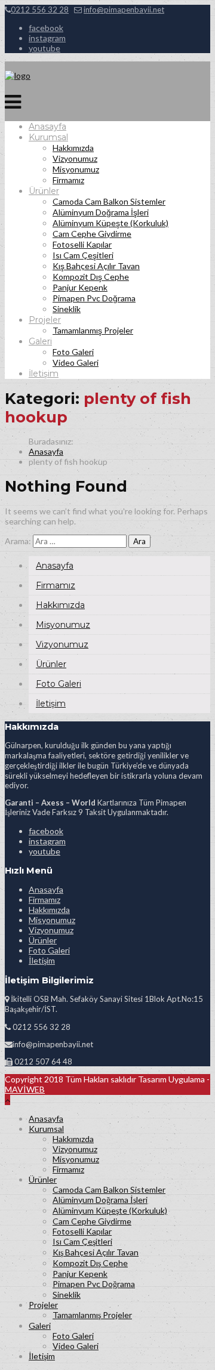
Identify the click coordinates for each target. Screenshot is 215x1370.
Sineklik (67, 309)
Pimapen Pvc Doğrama (94, 298)
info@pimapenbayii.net (124, 9)
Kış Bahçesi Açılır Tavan (96, 266)
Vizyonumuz (75, 158)
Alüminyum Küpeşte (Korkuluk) (110, 223)
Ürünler (44, 191)
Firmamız (68, 180)
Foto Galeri (73, 352)
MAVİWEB (25, 1089)
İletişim (44, 373)
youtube (44, 48)
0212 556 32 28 (40, 9)
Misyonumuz (76, 169)
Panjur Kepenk (80, 287)
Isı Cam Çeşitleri (83, 255)
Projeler (45, 319)
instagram (47, 38)
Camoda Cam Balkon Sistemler (109, 201)
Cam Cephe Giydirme (92, 234)
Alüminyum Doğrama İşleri (101, 212)
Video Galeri (76, 362)
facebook (46, 28)
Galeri (40, 341)
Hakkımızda (73, 148)
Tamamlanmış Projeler (93, 330)
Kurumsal (48, 137)
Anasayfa (47, 126)
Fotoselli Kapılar (82, 244)
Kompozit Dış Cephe (91, 276)
